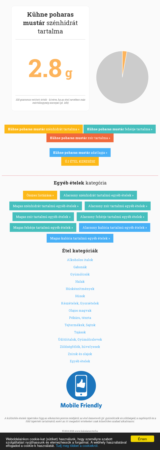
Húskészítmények (80, 289)
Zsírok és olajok (80, 354)
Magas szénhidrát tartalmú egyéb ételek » (45, 206)
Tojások (80, 332)
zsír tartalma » (80, 138)
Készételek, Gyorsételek (80, 303)
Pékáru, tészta (80, 318)
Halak (80, 281)
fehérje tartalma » (119, 129)
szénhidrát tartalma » (43, 129)
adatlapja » (80, 152)
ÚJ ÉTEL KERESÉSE (80, 161)
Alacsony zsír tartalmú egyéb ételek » (117, 206)
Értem (142, 438)
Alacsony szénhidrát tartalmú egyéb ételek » (98, 195)
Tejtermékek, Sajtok (80, 325)
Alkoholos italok (80, 260)
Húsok (80, 296)
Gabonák (80, 267)
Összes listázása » (40, 195)
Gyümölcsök (80, 274)
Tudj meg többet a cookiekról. (77, 445)
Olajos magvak (80, 310)
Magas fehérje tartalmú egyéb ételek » (43, 227)
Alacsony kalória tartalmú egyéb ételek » (115, 227)
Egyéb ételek (80, 361)
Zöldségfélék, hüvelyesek (80, 347)
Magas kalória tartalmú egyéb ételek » (80, 238)
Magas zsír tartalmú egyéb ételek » (43, 217)
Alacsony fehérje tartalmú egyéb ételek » (112, 217)
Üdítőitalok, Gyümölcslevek (80, 339)
